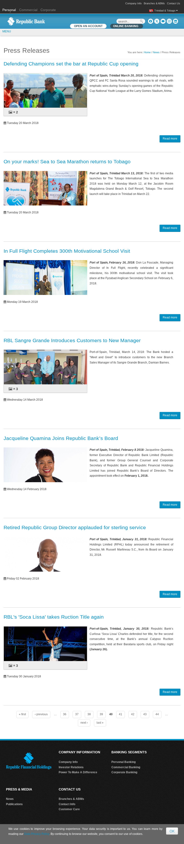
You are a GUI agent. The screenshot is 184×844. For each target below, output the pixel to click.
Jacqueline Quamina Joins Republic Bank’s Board (61, 438)
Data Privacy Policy (36, 834)
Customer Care (69, 809)
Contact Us (173, 3)
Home (147, 52)
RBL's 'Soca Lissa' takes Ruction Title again (54, 617)
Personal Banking (123, 762)
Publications (14, 804)
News (156, 52)
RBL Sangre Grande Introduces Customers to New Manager (72, 340)
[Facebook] (150, 21)
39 (101, 714)
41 (120, 714)
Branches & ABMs (154, 3)
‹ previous (41, 714)
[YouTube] (163, 21)
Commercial (28, 10)
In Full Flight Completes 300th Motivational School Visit (67, 251)
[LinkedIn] (175, 21)
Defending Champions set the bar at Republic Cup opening (71, 63)
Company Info (133, 3)
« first (22, 714)
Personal (9, 10)
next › (84, 722)
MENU (6, 31)
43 (145, 714)
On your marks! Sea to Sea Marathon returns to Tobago (67, 161)
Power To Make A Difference (78, 772)
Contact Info (67, 804)
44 (157, 714)
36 (64, 714)
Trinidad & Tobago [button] (165, 10)
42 (132, 714)
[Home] (26, 21)
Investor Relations (71, 767)
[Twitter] (156, 21)
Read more (170, 138)
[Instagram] (169, 21)
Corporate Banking (124, 772)
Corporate (48, 10)
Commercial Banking (125, 767)
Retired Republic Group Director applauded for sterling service (75, 527)
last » (100, 722)
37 (77, 714)
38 (89, 714)
